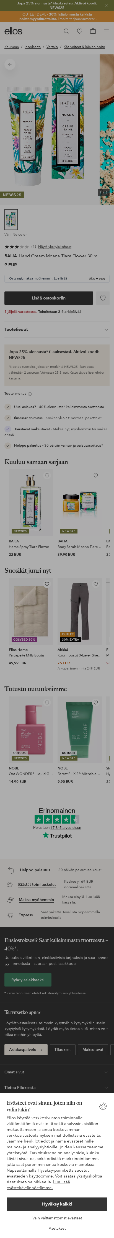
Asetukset (57, 1228)
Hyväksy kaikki (57, 1204)
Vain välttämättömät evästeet (57, 1218)
